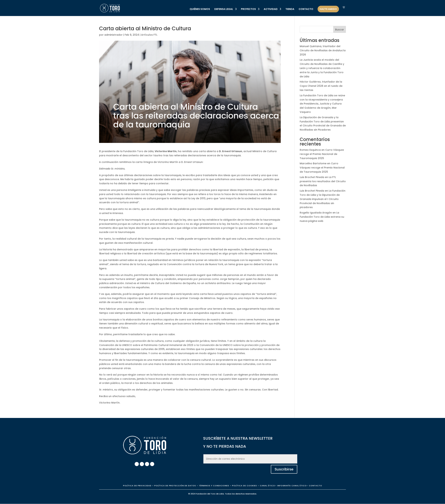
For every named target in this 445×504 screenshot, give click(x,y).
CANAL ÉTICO (267, 485)
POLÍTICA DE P (137, 485)
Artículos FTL (149, 35)
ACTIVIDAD (271, 9)
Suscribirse (284, 469)
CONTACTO (306, 9)
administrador (113, 35)
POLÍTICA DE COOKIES (244, 485)
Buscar (339, 29)
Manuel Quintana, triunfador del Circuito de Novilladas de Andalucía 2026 (323, 50)
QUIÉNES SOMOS (200, 9)
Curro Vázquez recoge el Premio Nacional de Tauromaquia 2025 (322, 154)
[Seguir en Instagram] (142, 464)
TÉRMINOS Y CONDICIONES (214, 485)
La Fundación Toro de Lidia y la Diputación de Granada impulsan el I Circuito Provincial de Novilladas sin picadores (322, 199)
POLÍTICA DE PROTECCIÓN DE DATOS (175, 485)
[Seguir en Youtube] (152, 464)
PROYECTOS (248, 9)
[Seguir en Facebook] (137, 464)
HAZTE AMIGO (328, 9)
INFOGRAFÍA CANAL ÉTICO (292, 485)
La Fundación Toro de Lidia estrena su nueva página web (322, 217)
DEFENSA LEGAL (223, 9)
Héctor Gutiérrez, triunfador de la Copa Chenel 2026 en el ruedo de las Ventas (321, 86)
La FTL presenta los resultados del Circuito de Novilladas (323, 181)
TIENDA (289, 9)
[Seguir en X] (147, 464)
